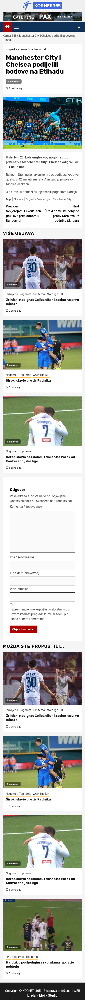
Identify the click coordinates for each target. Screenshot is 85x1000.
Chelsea (18, 199)
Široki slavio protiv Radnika (28, 380)
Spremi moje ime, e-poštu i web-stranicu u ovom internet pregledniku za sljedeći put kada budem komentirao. (40, 614)
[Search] (79, 27)
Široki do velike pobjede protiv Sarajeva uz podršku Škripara (62, 213)
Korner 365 (10, 35)
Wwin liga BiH (54, 294)
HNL (8, 956)
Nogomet (40, 49)
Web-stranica (19, 589)
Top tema (39, 294)
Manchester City (62, 199)
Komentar (26, 507)
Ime (22, 557)
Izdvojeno (12, 294)
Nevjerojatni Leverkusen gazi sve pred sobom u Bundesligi (23, 213)
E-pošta (24, 573)
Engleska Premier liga (19, 49)
